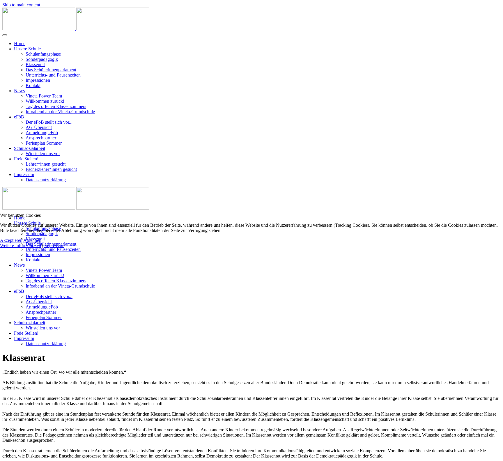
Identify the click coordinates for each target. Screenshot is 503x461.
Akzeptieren (11, 240)
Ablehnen (32, 240)
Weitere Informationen (20, 245)
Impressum (54, 245)
